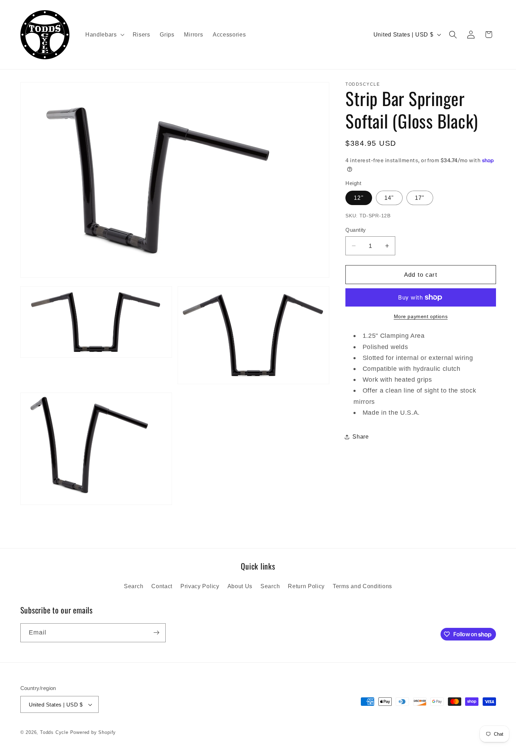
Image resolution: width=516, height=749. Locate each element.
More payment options (421, 316)
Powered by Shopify (93, 732)
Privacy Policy (199, 586)
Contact (161, 586)
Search (133, 586)
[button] (104, 34)
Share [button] (360, 436)
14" (389, 198)
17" (419, 198)
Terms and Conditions (362, 586)
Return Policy (306, 586)
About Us (240, 586)
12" (358, 198)
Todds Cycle (54, 732)
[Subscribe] (156, 632)
